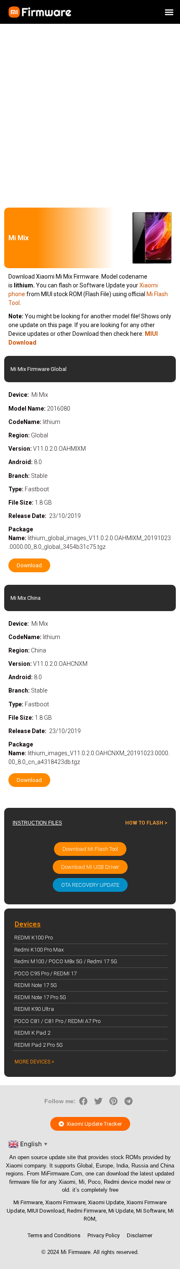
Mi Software (150, 1211)
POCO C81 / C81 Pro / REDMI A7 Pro (57, 1021)
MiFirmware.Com (61, 1173)
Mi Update (121, 1211)
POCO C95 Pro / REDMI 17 (45, 973)
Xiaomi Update (106, 1202)
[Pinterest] (113, 1101)
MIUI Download (45, 1211)
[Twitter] (98, 1101)
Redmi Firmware (86, 1211)
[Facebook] (83, 1101)
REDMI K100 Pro (33, 937)
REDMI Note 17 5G (35, 985)
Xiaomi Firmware (65, 1202)
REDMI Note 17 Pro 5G (40, 997)
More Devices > (34, 1062)
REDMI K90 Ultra (34, 1009)
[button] (169, 12)
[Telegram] (128, 1101)
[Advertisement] (90, 113)
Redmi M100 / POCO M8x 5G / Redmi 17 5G (65, 961)
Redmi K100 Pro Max (39, 950)
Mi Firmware (28, 1202)
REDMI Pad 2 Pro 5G (38, 1045)
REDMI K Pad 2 (32, 1033)
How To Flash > (146, 823)
